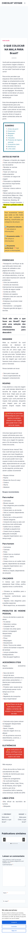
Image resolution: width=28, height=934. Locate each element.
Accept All (14, 922)
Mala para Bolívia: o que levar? (6, 818)
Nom (5, 893)
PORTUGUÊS (5, 40)
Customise (14, 926)
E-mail (6, 901)
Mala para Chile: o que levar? (22, 818)
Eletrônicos (12, 147)
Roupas (10, 135)
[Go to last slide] (4, 839)
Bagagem (11, 133)
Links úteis (11, 149)
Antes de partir (13, 129)
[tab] (10, 843)
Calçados (11, 138)
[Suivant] (23, 839)
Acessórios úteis (13, 144)
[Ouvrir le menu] (24, 3)
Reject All (14, 930)
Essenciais (11, 131)
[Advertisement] (14, 21)
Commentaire (7, 864)
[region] (14, 921)
